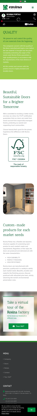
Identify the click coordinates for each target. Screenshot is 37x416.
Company (7, 359)
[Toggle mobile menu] (33, 7)
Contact (7, 372)
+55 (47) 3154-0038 (11, 399)
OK (31, 410)
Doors (6, 364)
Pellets (6, 368)
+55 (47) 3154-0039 (11, 401)
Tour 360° (7, 377)
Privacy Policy (5, 413)
